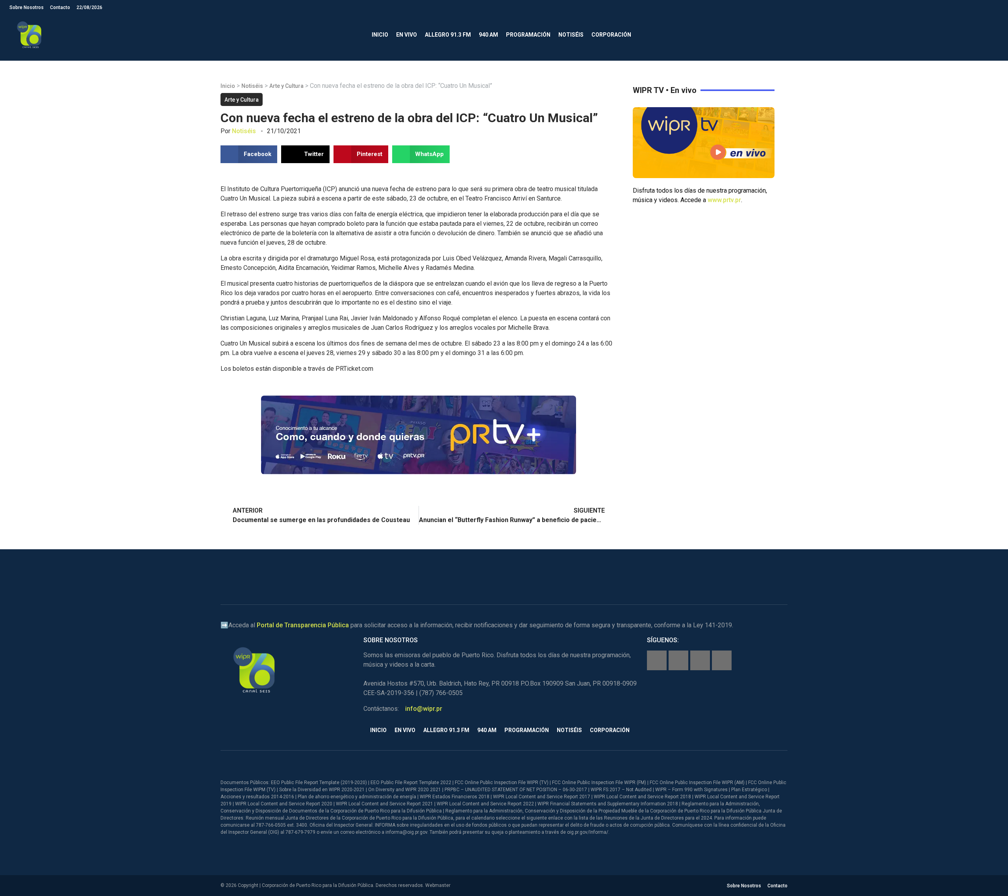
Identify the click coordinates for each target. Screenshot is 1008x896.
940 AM (488, 35)
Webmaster (437, 885)
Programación (528, 35)
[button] (992, 34)
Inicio (380, 35)
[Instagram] (678, 660)
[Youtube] (722, 660)
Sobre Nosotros (26, 7)
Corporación (611, 35)
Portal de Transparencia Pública (303, 625)
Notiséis (571, 35)
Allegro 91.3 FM (448, 35)
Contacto (60, 7)
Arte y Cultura (286, 86)
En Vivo (406, 35)
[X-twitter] (700, 660)
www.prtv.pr (724, 200)
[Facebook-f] (657, 660)
